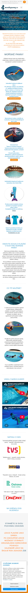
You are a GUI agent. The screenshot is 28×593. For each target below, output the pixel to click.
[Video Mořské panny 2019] (14, 467)
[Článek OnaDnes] (14, 497)
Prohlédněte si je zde (14, 232)
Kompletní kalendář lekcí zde (14, 98)
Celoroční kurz (14, 159)
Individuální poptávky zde (14, 123)
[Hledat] (24, 2)
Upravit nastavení (14, 583)
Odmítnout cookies (14, 586)
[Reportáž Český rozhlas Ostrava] (14, 484)
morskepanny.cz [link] (16, 46)
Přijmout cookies (14, 589)
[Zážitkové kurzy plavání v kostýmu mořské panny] (9, 7)
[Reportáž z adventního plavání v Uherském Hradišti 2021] (14, 450)
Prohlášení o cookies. (8, 579)
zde (24, 551)
